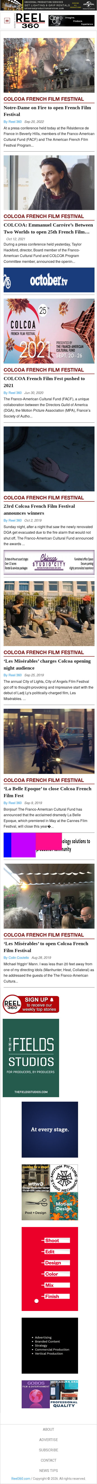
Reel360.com (21, 1478)
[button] (7, 21)
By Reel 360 (13, 121)
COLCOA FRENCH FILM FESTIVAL (44, 99)
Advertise (48, 1440)
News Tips (48, 1471)
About (48, 1429)
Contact (48, 1460)
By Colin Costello (16, 957)
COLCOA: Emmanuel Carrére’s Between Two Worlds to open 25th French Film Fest (48, 232)
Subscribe (48, 1450)
